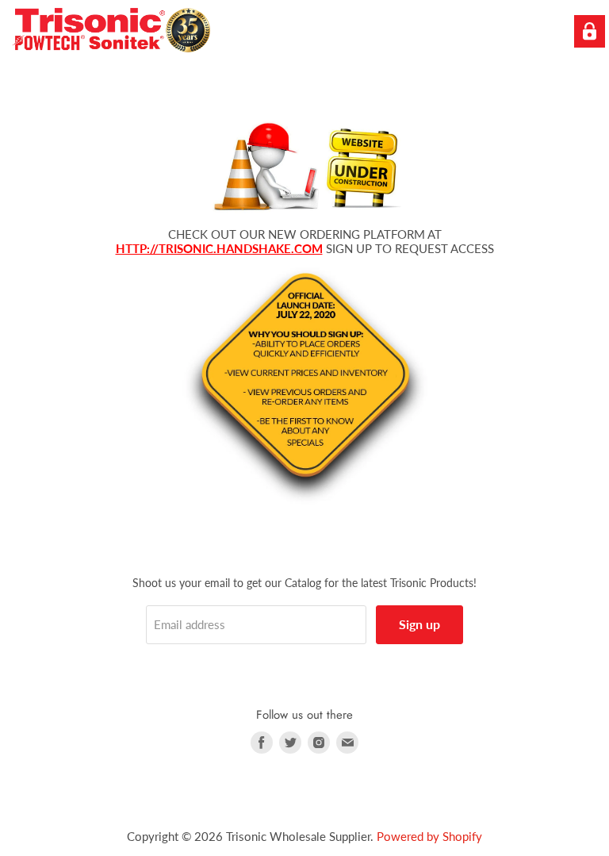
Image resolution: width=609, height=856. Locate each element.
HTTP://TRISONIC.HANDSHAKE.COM (219, 248)
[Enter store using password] (589, 31)
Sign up (419, 623)
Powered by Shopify (429, 836)
